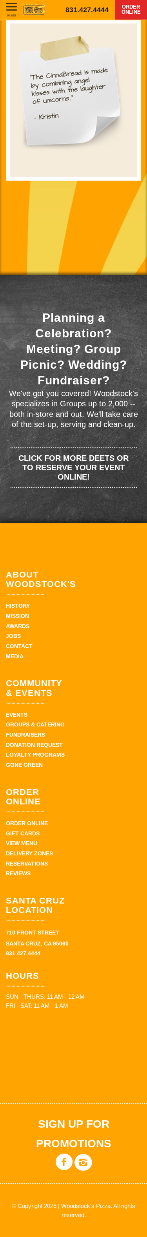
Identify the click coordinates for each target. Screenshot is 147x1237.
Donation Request (34, 745)
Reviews (18, 873)
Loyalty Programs (35, 755)
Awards (17, 626)
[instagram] (83, 1168)
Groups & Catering (35, 724)
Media (15, 656)
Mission (17, 616)
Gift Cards (23, 833)
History (18, 606)
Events (16, 715)
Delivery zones (29, 853)
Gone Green (24, 765)
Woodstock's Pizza (34, 10)
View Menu (21, 843)
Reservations (27, 863)
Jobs (13, 636)
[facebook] (64, 1168)
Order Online (131, 9)
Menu (11, 15)
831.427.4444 (87, 10)
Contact (19, 646)
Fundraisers (25, 735)
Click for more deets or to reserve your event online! (73, 467)
